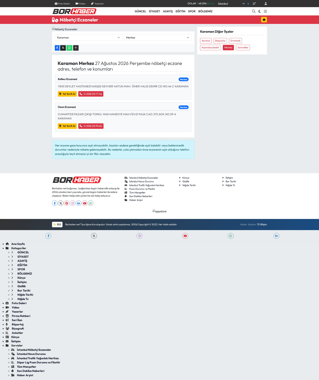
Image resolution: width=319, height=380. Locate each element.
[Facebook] (54, 203)
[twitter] (94, 236)
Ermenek (235, 40)
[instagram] (139, 236)
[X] (60, 203)
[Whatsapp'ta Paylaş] (69, 48)
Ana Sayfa (18, 244)
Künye (185, 177)
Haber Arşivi (136, 200)
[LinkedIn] (78, 203)
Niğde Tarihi (189, 185)
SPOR (192, 11)
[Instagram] (72, 203)
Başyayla (220, 40)
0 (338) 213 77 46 (93, 93)
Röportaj (17, 324)
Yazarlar (99, 3)
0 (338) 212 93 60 (93, 125)
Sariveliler (243, 47)
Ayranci (206, 40)
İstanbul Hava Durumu (141, 181)
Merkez (228, 47)
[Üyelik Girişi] (264, 3)
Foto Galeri (64, 3)
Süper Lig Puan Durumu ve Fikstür (38, 362)
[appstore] (159, 210)
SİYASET (154, 11)
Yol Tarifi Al (69, 93)
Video (82, 3)
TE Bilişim (262, 224)
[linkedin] (276, 236)
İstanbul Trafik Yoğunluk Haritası (146, 185)
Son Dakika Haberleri (140, 196)
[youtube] (185, 236)
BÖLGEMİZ (205, 11)
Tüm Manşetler (137, 192)
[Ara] (254, 11)
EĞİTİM (180, 11)
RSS (58, 224)
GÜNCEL (140, 11)
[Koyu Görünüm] (260, 11)
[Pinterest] (66, 203)
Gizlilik (185, 181)
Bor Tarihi (231, 181)
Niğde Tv (230, 185)
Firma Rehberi (20, 316)
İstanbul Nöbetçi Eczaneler (143, 177)
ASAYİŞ (168, 11)
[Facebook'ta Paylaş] (57, 48)
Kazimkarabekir (210, 47)
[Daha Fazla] (76, 48)
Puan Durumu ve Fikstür (142, 188)
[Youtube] (84, 203)
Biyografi (17, 328)
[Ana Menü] (265, 11)
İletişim (229, 177)
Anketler (17, 333)
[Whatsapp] (90, 203)
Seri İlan (16, 320)
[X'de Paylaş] (63, 48)
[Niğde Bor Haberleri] (74, 11)
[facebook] (48, 236)
